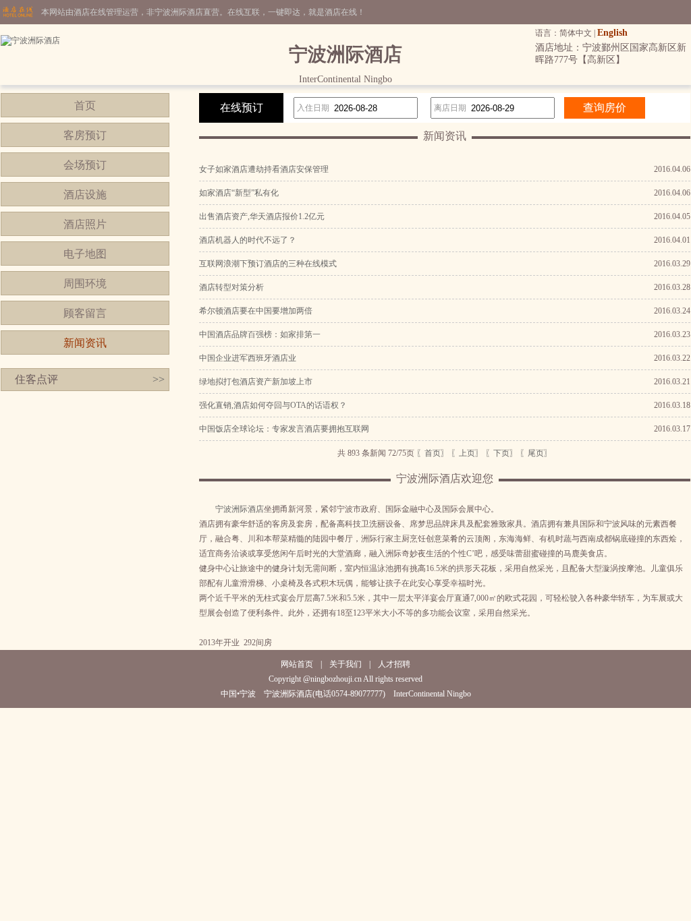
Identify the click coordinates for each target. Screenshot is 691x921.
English (612, 33)
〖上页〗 (467, 453)
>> (159, 379)
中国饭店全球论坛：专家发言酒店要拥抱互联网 (284, 429)
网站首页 (297, 664)
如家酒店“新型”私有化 (239, 193)
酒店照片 (85, 224)
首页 (85, 105)
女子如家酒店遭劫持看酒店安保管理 (264, 169)
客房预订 (85, 135)
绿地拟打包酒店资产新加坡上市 (255, 381)
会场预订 (85, 165)
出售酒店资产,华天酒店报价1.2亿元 (262, 216)
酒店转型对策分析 (231, 287)
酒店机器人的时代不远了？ (247, 240)
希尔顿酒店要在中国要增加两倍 (255, 311)
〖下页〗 (501, 453)
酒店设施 (85, 194)
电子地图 (85, 254)
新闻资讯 (85, 343)
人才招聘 (394, 664)
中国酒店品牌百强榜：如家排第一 (260, 334)
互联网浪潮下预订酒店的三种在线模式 (268, 263)
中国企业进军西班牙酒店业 (247, 358)
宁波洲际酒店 (239, 509)
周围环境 (85, 283)
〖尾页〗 (536, 453)
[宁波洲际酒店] (30, 40)
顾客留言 (85, 313)
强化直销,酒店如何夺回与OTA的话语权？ (273, 405)
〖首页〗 (432, 453)
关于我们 (345, 664)
